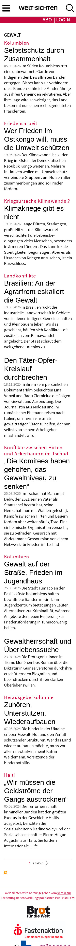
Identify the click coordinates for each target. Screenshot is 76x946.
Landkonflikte (20, 276)
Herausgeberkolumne (29, 697)
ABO (47, 20)
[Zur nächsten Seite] (46, 864)
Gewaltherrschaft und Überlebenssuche (37, 645)
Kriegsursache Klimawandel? (37, 201)
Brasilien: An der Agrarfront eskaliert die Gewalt (34, 292)
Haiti (9, 775)
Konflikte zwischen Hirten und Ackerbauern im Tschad (36, 450)
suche (70, 8)
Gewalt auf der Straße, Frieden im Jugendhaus (33, 573)
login (63, 20)
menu (6, 8)
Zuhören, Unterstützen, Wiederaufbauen (29, 713)
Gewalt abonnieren (5, 872)
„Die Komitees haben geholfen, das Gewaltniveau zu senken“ (37, 474)
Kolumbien (16, 43)
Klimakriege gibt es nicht (34, 212)
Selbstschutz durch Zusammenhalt (34, 54)
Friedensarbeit (20, 123)
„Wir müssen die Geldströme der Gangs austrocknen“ (36, 791)
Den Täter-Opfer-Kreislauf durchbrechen (31, 369)
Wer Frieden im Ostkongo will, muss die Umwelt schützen (36, 139)
